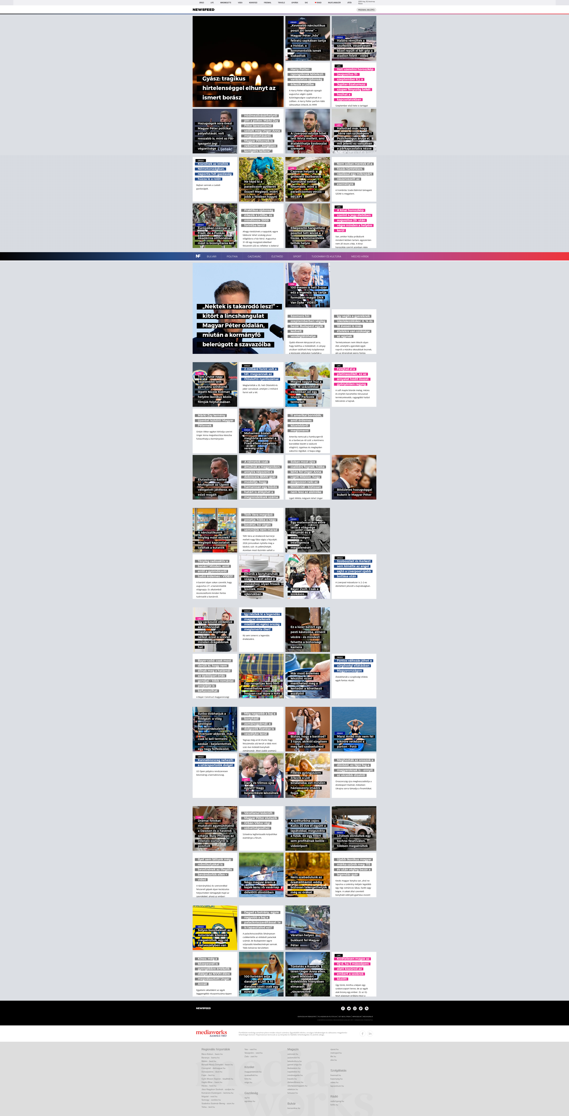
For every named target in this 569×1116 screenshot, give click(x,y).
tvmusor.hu (292, 1093)
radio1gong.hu (337, 1101)
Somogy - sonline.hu (211, 1100)
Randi (319, 3)
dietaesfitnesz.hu (295, 1082)
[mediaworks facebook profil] (363, 1034)
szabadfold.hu (251, 1075)
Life (212, 3)
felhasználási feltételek (327, 1016)
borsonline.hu (293, 1108)
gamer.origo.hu (294, 1064)
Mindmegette (225, 3)
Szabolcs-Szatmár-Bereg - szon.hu (218, 1103)
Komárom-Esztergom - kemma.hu (217, 1093)
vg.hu (247, 1097)
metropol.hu (336, 1053)
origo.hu (248, 1082)
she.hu (333, 1060)
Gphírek (294, 3)
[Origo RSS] (367, 1008)
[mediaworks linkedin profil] (370, 1034)
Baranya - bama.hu (211, 1057)
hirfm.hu (334, 1105)
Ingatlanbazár (334, 3)
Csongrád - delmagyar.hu (213, 1068)
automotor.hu (293, 1057)
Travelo (281, 3)
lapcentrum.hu (337, 1086)
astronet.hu (292, 1054)
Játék (349, 3)
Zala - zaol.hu (250, 1056)
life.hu (333, 1056)
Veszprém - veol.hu (253, 1053)
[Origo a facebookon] (343, 1008)
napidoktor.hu (293, 1071)
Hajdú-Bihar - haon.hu (212, 1082)
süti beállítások (345, 1016)
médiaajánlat (368, 1016)
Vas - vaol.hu (250, 1049)
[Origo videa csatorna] (361, 1008)
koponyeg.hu (336, 1079)
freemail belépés (366, 10)
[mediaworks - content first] (211, 1033)
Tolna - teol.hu (208, 1107)
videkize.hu (292, 1089)
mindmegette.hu (295, 1075)
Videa (240, 3)
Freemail (267, 3)
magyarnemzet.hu (253, 1071)
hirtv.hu (247, 1079)
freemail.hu (335, 1075)
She (306, 3)
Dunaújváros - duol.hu (212, 1071)
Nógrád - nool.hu (209, 1096)
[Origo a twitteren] (349, 1008)
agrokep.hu (249, 1101)
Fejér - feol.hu (208, 1075)
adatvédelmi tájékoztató (307, 1016)
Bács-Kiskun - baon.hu (212, 1054)
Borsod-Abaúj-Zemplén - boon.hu (217, 1064)
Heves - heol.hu (209, 1086)
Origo (201, 3)
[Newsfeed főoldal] (203, 1008)
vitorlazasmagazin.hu (297, 1086)
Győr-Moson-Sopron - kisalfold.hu (217, 1079)
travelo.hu (292, 1079)
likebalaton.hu (294, 1068)
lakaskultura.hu (294, 1061)
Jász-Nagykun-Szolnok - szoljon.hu (218, 1089)
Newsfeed (253, 3)
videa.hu (334, 1082)
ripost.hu (334, 1049)
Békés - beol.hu (209, 1061)
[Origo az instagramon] (355, 1008)
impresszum (356, 1016)
